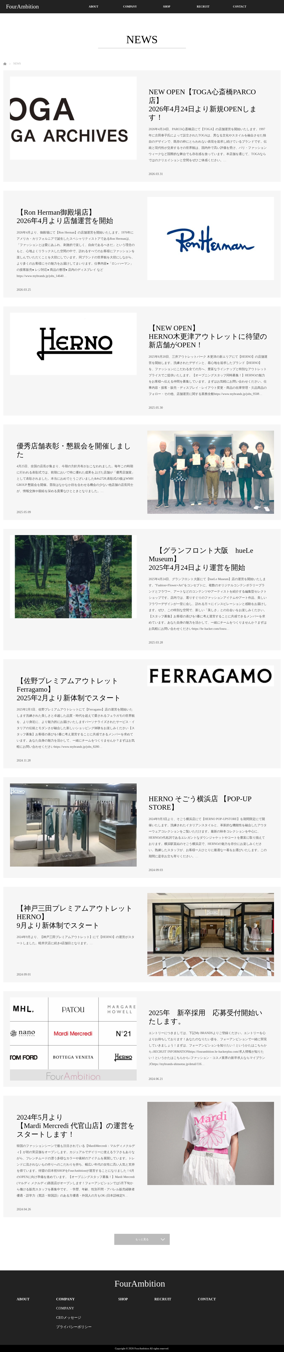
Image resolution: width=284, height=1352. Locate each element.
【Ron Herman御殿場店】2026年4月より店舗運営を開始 (65, 216)
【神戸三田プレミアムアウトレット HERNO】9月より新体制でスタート (75, 916)
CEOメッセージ (68, 1317)
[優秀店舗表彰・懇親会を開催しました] (210, 472)
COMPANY (130, 6)
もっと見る (142, 1239)
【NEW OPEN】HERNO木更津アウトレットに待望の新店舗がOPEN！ (208, 336)
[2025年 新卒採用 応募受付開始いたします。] (73, 1039)
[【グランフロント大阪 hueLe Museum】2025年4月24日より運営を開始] (73, 576)
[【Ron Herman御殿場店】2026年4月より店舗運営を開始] (210, 238)
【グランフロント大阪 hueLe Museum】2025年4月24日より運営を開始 (201, 558)
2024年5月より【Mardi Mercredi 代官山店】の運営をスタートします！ (76, 1125)
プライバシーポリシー (74, 1327)
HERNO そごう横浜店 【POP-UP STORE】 (200, 803)
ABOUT (93, 6)
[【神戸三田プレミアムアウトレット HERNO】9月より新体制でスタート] (210, 934)
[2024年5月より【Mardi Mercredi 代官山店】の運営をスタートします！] (210, 1143)
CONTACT (239, 6)
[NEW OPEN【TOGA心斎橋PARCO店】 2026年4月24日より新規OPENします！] (73, 118)
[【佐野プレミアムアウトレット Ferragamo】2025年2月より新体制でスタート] (210, 707)
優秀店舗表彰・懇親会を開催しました (74, 450)
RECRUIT (203, 6)
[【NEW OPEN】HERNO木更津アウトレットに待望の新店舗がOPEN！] (73, 354)
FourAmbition (22, 6)
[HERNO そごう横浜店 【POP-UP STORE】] (73, 825)
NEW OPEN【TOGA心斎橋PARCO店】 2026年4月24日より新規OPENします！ (203, 104)
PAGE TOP (273, 1306)
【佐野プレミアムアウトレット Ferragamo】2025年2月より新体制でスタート (69, 689)
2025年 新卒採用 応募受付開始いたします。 (205, 1017)
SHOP (166, 6)
